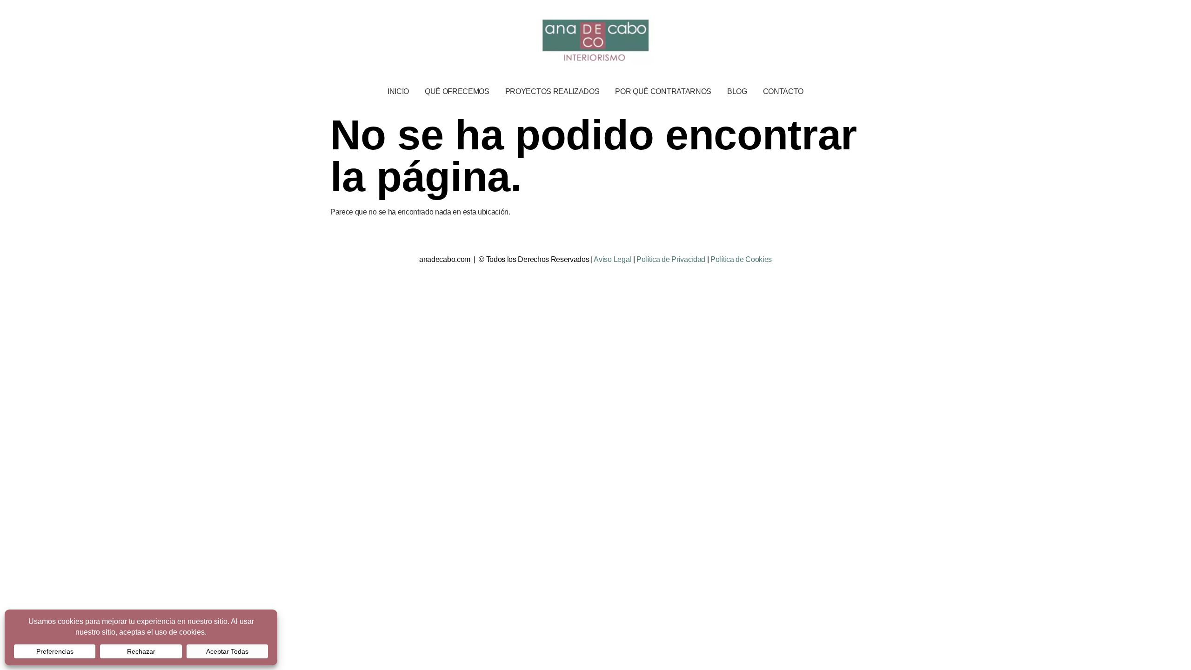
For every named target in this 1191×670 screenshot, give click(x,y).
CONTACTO (783, 91)
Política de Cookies (741, 259)
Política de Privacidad (670, 259)
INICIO (398, 91)
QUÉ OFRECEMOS (457, 91)
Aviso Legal (612, 259)
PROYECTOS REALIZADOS (552, 91)
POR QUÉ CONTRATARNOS (663, 91)
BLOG (737, 91)
